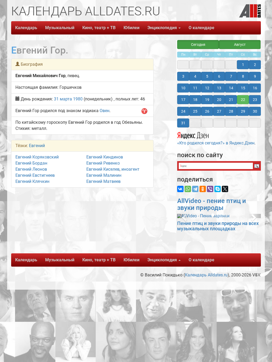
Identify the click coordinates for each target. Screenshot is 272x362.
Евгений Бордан (31, 163)
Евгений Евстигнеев (35, 175)
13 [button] (219, 88)
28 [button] (231, 111)
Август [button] (240, 44)
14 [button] (231, 88)
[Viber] (210, 189)
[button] (183, 216)
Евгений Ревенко (103, 163)
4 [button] (195, 76)
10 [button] (183, 88)
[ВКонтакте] (180, 189)
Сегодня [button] (198, 44)
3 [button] (183, 76)
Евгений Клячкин (32, 181)
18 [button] (195, 100)
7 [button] (231, 76)
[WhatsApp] (188, 189)
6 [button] (219, 76)
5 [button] (207, 76)
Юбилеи (131, 27)
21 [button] (231, 100)
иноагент (130, 169)
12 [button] (207, 88)
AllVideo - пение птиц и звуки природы (211, 204)
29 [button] (243, 111)
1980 (78, 98)
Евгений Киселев (103, 169)
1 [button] (243, 65)
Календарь (26, 27)
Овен (104, 110)
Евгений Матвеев (103, 181)
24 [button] (183, 111)
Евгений (37, 145)
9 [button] (255, 76)
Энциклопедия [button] (162, 27)
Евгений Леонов (31, 169)
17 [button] (183, 100)
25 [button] (195, 111)
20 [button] (219, 100)
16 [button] (255, 88)
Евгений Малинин (103, 175)
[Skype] (217, 189)
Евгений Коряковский (37, 157)
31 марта (63, 98)
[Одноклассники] (202, 189)
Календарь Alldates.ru (206, 274)
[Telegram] (195, 189)
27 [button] (219, 111)
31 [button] (183, 123)
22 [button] (243, 100)
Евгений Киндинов (104, 157)
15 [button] (243, 88)
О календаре (201, 27)
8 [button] (243, 76)
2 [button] (255, 65)
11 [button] (195, 88)
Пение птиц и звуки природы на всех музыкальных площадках (218, 225)
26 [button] (207, 111)
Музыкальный (59, 27)
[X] (225, 189)
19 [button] (207, 100)
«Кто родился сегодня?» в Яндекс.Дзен (215, 142)
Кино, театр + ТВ (99, 27)
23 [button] (255, 100)
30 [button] (255, 111)
